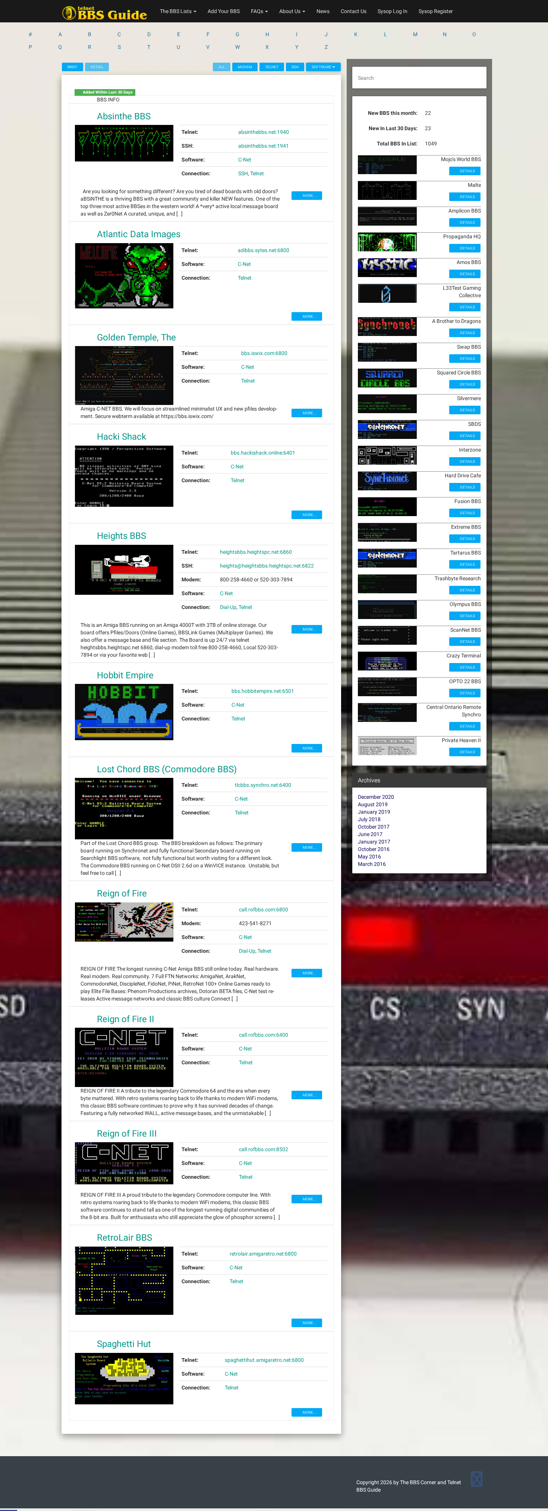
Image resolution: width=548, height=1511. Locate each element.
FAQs (257, 11)
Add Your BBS (224, 11)
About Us (290, 11)
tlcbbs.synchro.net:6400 (263, 785)
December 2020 (376, 797)
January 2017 (374, 842)
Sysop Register (436, 11)
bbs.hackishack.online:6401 (263, 453)
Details (467, 171)
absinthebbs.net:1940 (263, 132)
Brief (72, 67)
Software (322, 67)
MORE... (309, 196)
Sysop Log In (392, 11)
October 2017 (374, 827)
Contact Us (353, 11)
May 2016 (369, 857)
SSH (295, 67)
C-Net (244, 160)
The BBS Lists (176, 11)
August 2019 (373, 804)
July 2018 (369, 819)
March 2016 (372, 864)
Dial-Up (228, 607)
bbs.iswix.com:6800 (264, 353)
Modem (245, 67)
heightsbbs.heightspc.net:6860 (256, 552)
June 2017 (370, 834)
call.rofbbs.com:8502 (263, 1149)
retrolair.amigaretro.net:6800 (263, 1254)
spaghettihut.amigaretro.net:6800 (264, 1360)
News (323, 11)
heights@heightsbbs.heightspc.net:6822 (267, 566)
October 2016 (374, 849)
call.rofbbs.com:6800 (263, 909)
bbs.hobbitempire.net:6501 (263, 691)
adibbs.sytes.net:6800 (263, 250)
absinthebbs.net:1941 (263, 146)
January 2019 (374, 812)
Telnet (271, 67)
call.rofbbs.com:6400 (263, 1035)
